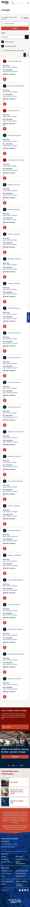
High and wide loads (22, 870)
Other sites (5, 868)
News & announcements (21, 862)
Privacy (3, 884)
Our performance (21, 859)
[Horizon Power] (5, 3)
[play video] (20, 765)
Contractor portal (6, 870)
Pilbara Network (21, 876)
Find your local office (7, 846)
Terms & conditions (22, 881)
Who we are (4, 859)
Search (15, 28)
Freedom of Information (19, 884)
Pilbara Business (21, 873)
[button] (28, 317)
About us (4, 854)
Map (27, 55)
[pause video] (22, 765)
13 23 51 (6, 841)
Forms (3, 876)
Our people (19, 856)
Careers (3, 856)
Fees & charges (6, 873)
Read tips (15, 756)
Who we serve (5, 861)
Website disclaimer (7, 881)
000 (15, 844)
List (25, 55)
